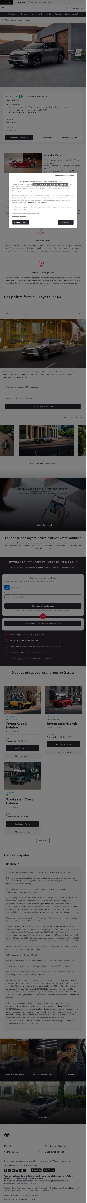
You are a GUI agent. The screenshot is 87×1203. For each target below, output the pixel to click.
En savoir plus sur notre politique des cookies (25, 213)
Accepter (65, 222)
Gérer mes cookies (21, 222)
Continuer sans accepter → (65, 176)
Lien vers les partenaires (19, 216)
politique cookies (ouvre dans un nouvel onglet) (34, 202)
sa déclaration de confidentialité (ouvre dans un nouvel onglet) (50, 184)
